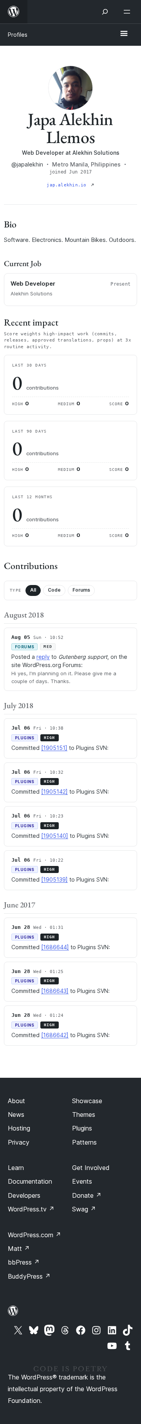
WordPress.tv (31, 1209)
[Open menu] (128, 11)
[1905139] (54, 879)
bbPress (24, 1262)
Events (82, 1181)
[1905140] (54, 835)
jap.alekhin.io (68, 185)
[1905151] (54, 747)
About (16, 1101)
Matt (19, 1248)
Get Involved (91, 1168)
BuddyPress (29, 1276)
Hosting (19, 1128)
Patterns (84, 1142)
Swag (84, 1209)
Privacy (18, 1142)
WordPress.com (34, 1235)
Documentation (30, 1181)
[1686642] (55, 1035)
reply (43, 656)
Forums (81, 590)
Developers (24, 1195)
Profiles (17, 34)
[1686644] (55, 947)
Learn (16, 1168)
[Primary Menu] (124, 34)
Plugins (82, 1128)
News (16, 1114)
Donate (86, 1195)
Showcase (87, 1101)
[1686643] (55, 990)
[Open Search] (105, 11)
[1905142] (54, 791)
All (33, 590)
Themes (83, 1114)
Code (54, 590)
